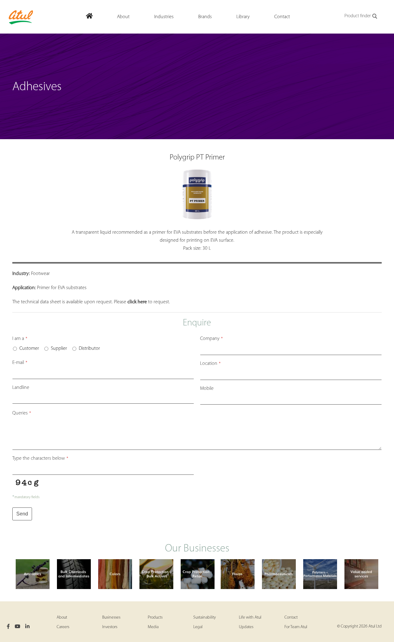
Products (155, 617)
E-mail (19, 362)
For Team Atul (295, 627)
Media (153, 627)
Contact (291, 617)
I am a (19, 338)
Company (211, 338)
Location (210, 363)
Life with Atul (250, 617)
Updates (246, 627)
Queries (21, 413)
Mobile (207, 388)
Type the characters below (40, 458)
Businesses (111, 617)
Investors (109, 627)
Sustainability (204, 617)
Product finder (357, 16)
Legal (198, 627)
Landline (20, 387)
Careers (63, 627)
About (62, 617)
